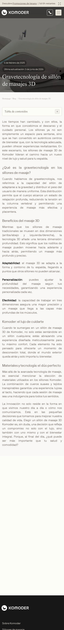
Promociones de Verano (24, 3)
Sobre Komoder (11, 623)
